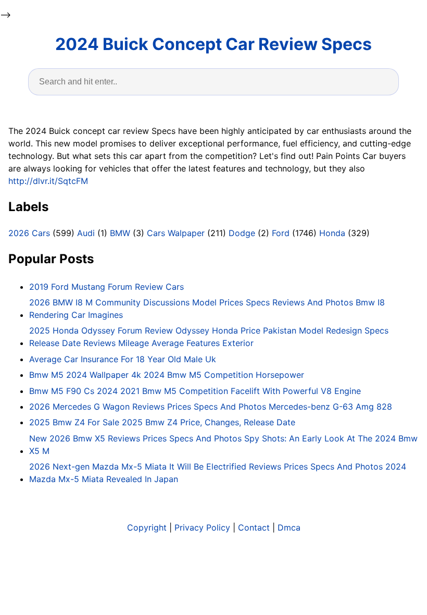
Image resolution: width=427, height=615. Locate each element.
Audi (86, 233)
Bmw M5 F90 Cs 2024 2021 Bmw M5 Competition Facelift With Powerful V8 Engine (195, 391)
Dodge (242, 233)
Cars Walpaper (176, 233)
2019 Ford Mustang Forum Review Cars (106, 286)
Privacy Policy (202, 527)
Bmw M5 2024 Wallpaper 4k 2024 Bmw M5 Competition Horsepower (166, 375)
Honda (332, 233)
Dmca (289, 527)
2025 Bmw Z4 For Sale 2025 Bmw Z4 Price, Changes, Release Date (162, 422)
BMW (120, 233)
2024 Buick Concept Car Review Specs (213, 44)
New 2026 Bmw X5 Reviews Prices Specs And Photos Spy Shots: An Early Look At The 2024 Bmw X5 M (223, 444)
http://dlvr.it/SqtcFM (48, 181)
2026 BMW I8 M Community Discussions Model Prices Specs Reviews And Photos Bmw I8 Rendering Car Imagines (207, 308)
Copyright (147, 527)
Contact (254, 527)
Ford (281, 233)
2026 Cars (29, 233)
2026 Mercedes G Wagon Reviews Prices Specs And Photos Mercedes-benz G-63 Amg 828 (210, 406)
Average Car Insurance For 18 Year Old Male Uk (122, 359)
